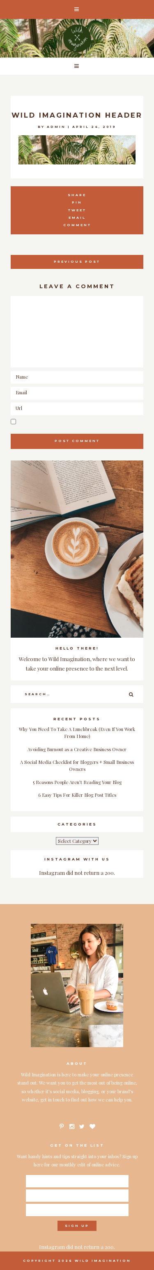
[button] (77, 9)
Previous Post (77, 262)
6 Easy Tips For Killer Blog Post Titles (77, 795)
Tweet (77, 210)
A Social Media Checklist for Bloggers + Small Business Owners (77, 765)
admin (56, 127)
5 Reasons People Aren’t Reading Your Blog (77, 782)
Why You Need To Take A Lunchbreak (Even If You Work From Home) (77, 732)
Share (77, 195)
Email (77, 218)
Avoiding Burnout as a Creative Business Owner (77, 749)
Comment (77, 225)
